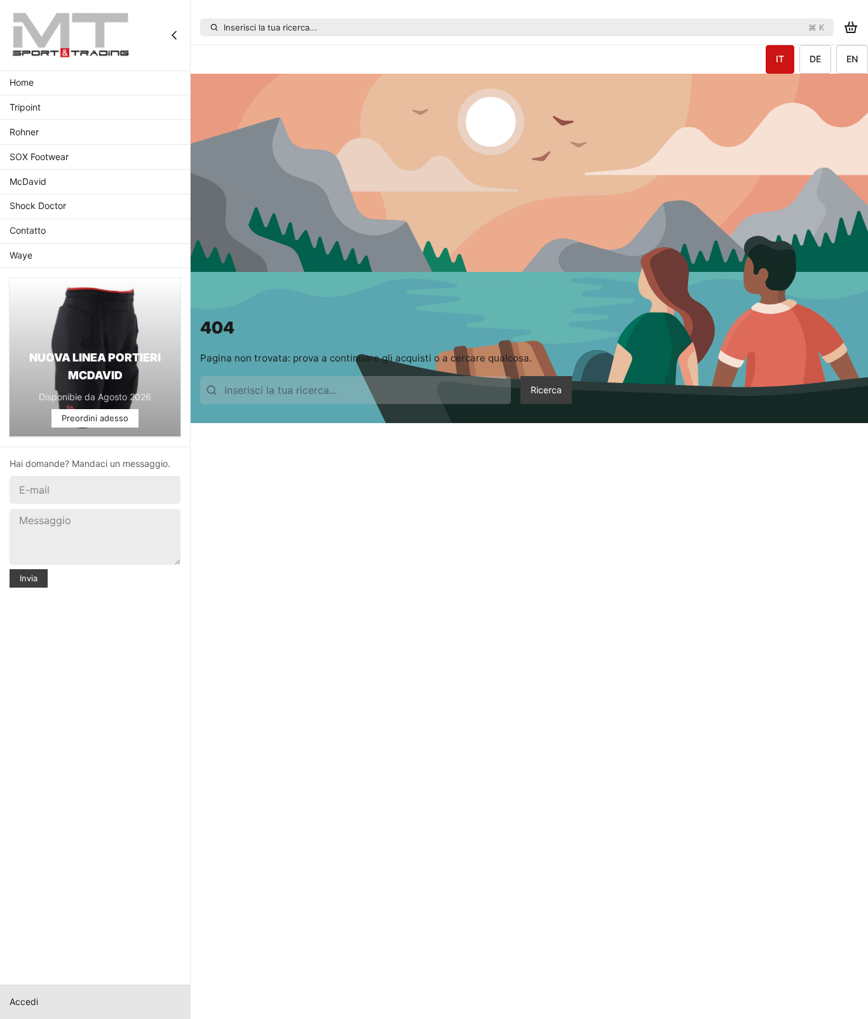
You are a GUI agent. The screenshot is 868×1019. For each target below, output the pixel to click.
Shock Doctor (38, 206)
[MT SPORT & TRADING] (71, 35)
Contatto (28, 231)
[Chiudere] (174, 35)
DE (815, 58)
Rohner (24, 131)
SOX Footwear (39, 156)
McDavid (28, 181)
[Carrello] (850, 27)
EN (852, 58)
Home (22, 83)
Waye (21, 255)
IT (780, 58)
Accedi (24, 1001)
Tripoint (25, 107)
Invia (28, 578)
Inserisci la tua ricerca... (524, 27)
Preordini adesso (95, 418)
